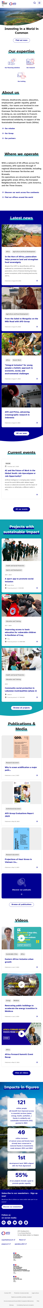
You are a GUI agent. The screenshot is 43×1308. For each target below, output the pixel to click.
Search (35, 3)
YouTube (15, 1223)
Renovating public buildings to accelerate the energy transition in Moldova (21, 1008)
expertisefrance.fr (7, 1240)
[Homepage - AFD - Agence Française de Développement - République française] (8, 1233)
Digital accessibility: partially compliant (21, 1297)
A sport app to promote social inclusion (19, 580)
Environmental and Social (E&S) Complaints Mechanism (19, 1301)
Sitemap (11, 1305)
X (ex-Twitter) (9, 1223)
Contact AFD (7, 1293)
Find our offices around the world (19, 197)
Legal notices (35, 1293)
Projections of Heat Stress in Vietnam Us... (18, 860)
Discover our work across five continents (22, 193)
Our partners (10, 138)
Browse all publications (21, 904)
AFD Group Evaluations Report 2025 (19, 814)
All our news (21, 433)
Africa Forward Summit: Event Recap (19, 1055)
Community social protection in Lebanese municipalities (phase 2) (21, 689)
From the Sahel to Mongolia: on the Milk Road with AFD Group (21, 320)
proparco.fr (5, 1244)
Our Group (9, 133)
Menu (39, 3)
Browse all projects (21, 708)
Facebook (4, 1223)
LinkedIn (20, 1223)
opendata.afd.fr (20, 1244)
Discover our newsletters (12, 1207)
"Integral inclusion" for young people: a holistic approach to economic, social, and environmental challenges (19, 369)
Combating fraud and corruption (25, 1305)
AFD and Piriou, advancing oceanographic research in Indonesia (17, 415)
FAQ (38, 1301)
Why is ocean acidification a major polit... (21, 768)
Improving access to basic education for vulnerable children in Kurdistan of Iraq (20, 632)
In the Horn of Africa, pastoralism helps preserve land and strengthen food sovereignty (21, 259)
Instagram (26, 1223)
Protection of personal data (21, 1293)
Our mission (10, 129)
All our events (22, 509)
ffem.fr (21, 1240)
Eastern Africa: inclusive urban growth (19, 960)
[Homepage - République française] (15, 4)
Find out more (21, 40)
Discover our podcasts (21, 890)
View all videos (21, 1073)
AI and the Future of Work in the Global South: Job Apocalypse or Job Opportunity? (20, 473)
